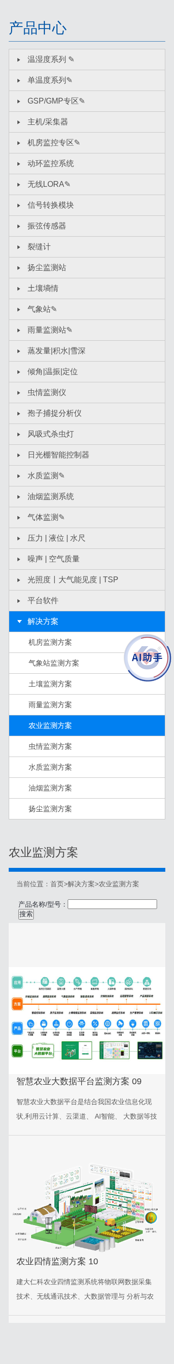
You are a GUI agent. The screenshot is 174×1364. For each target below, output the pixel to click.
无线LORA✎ (49, 184)
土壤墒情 (43, 288)
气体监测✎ (46, 517)
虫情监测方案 (50, 746)
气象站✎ (42, 309)
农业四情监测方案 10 (57, 1261)
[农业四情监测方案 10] (87, 1209)
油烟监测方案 (50, 788)
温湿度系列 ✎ (51, 59)
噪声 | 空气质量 (54, 559)
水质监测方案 (50, 767)
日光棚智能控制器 (58, 455)
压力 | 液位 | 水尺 (57, 538)
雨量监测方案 (50, 704)
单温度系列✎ (50, 80)
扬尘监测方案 (50, 808)
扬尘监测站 (47, 267)
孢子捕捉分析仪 (55, 413)
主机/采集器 (48, 122)
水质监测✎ (46, 475)
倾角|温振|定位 (53, 371)
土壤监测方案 (50, 684)
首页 (57, 884)
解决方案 (43, 621)
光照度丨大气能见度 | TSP (73, 580)
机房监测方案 (50, 642)
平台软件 (43, 600)
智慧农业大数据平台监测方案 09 (79, 1081)
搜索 (26, 914)
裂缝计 (39, 246)
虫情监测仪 (47, 392)
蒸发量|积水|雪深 (57, 351)
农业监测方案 (50, 725)
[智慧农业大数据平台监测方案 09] (87, 1020)
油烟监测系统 (51, 496)
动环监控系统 (51, 163)
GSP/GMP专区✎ (56, 101)
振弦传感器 (47, 226)
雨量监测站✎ (50, 330)
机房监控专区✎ (54, 142)
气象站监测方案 (54, 663)
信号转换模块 (51, 205)
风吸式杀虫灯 (51, 434)
